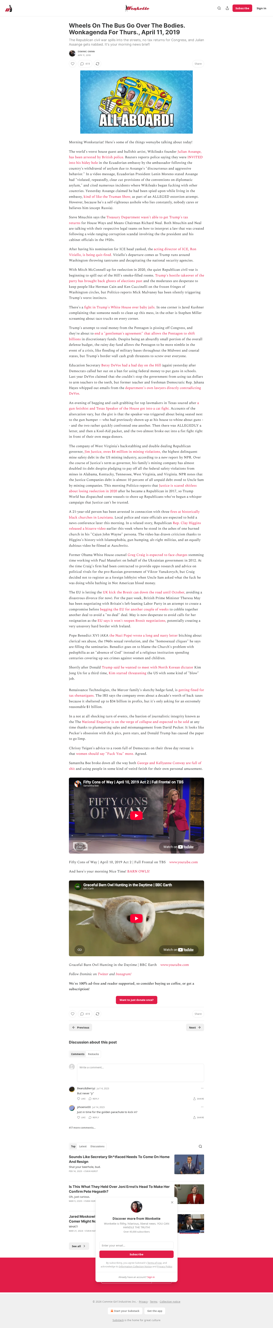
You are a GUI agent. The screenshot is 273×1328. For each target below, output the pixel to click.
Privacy (143, 1301)
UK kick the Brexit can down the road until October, (144, 592)
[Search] (219, 8)
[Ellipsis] (202, 1088)
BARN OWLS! (138, 871)
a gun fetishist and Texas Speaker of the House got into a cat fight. (134, 405)
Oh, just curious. (79, 1196)
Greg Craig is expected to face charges (157, 555)
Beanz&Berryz (86, 1088)
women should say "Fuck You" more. (105, 753)
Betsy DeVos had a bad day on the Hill (131, 365)
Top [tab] (73, 1146)
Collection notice (170, 1301)
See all (76, 1246)
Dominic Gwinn (86, 51)
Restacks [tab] (93, 1054)
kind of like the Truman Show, (107, 196)
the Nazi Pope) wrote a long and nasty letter (143, 635)
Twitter (103, 974)
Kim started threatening (127, 673)
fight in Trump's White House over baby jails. (119, 307)
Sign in (261, 8)
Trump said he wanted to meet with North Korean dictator (147, 667)
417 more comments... (82, 1127)
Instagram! (123, 974)
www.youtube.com (183, 862)
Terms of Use (154, 1262)
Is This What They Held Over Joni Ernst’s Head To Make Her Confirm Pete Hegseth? (119, 1189)
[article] (136, 1166)
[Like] (72, 63)
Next (192, 1027)
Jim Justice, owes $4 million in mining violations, (122, 451)
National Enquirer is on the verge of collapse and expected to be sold (135, 722)
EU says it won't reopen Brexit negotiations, (132, 620)
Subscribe (242, 8)
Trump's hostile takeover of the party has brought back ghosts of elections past (136, 278)
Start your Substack (126, 1311)
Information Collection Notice (135, 1266)
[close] (172, 1202)
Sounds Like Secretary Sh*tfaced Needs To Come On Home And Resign (119, 1159)
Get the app (154, 1311)
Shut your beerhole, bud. (85, 1167)
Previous (83, 1027)
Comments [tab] (77, 1054)
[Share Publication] (227, 8)
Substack (118, 1320)
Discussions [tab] (97, 1146)
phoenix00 (84, 1107)
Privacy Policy (164, 1266)
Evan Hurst (91, 1171)
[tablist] (85, 1054)
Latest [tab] (83, 1146)
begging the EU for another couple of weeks (134, 609)
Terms (153, 1301)
